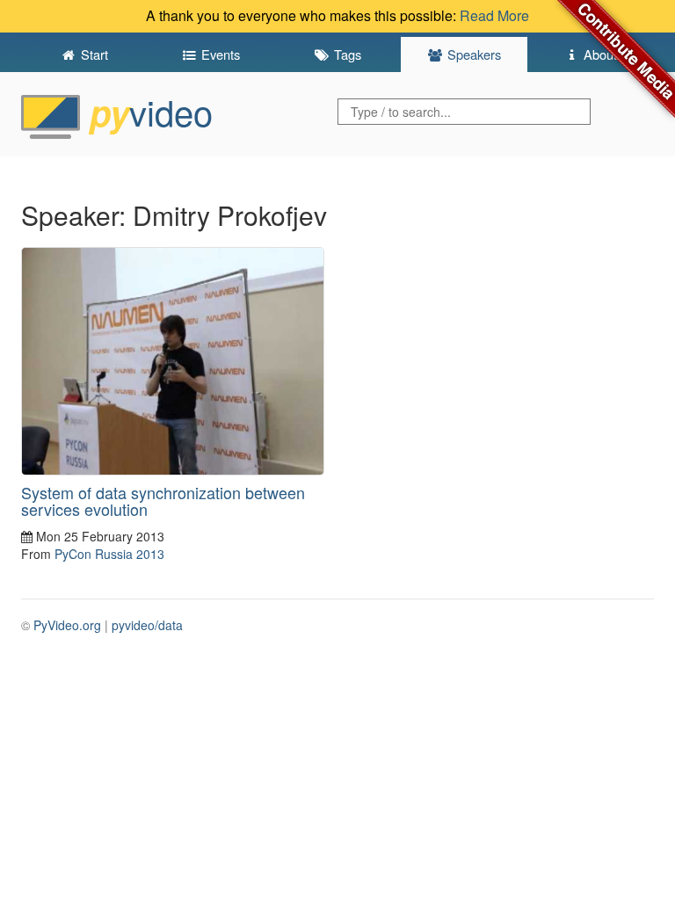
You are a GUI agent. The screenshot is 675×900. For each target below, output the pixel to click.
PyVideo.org (67, 625)
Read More (494, 15)
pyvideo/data (147, 625)
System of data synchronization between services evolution (163, 501)
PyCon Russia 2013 (109, 553)
